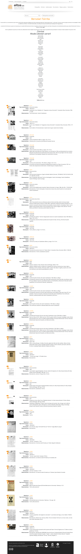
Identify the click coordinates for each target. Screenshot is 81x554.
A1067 (30, 182)
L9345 (30, 395)
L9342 (30, 381)
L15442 (31, 410)
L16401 (31, 422)
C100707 (31, 286)
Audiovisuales (49, 7)
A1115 (30, 105)
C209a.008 (31, 158)
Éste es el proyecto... (18, 1)
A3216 (30, 197)
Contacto (24, 1)
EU (71, 1)
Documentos (56, 7)
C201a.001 (31, 135)
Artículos (43, 7)
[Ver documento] (11, 110)
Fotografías (37, 7)
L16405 (31, 480)
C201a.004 (31, 145)
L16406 (31, 495)
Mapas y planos (63, 7)
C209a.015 (31, 236)
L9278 (30, 366)
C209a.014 (31, 212)
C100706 (31, 273)
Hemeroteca (70, 7)
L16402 (31, 436)
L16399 (31, 351)
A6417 (30, 337)
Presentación (11, 1)
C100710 (31, 324)
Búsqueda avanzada (48, 15)
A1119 (30, 120)
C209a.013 (31, 225)
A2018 (30, 245)
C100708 (31, 299)
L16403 (31, 451)
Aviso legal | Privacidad (66, 543)
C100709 (31, 311)
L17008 (31, 525)
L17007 (31, 510)
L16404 (31, 466)
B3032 (30, 260)
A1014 (30, 169)
